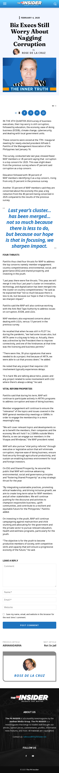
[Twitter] (30, 113)
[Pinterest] (37, 113)
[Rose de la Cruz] (17, 52)
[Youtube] (33, 756)
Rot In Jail (50, 645)
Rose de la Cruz (34, 53)
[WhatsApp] (43, 113)
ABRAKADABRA (12, 645)
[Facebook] (24, 113)
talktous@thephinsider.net (34, 736)
